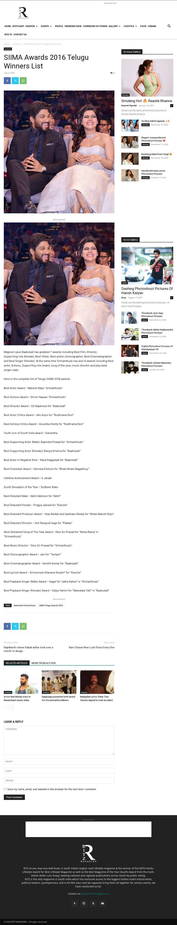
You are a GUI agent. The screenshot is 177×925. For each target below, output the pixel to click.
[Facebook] (7, 80)
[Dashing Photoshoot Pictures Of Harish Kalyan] (147, 265)
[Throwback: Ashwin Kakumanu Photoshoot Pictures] (130, 367)
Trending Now (73, 26)
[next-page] (11, 707)
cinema (152, 26)
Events (45, 26)
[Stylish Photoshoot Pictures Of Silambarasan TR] (130, 351)
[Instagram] (83, 903)
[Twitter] (15, 80)
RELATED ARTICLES (16, 663)
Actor (124, 283)
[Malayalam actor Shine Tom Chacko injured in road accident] (97, 682)
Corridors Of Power (95, 26)
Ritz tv (8, 34)
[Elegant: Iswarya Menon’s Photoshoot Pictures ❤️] (130, 142)
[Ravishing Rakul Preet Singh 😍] (130, 159)
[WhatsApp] (23, 80)
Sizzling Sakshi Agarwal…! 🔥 (155, 121)
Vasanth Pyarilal (129, 105)
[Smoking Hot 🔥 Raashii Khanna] (147, 78)
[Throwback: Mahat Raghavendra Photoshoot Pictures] (130, 334)
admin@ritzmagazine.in (95, 893)
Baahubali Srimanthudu (24, 605)
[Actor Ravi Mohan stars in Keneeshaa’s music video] (21, 682)
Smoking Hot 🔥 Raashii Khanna (146, 101)
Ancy (123, 297)
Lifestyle (129, 26)
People (59, 26)
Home (7, 26)
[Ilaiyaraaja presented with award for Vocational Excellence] (59, 682)
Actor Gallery (130, 239)
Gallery (113, 26)
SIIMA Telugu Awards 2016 (51, 605)
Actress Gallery (131, 51)
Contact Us (20, 34)
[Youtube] (102, 903)
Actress (125, 95)
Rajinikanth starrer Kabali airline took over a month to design (28, 649)
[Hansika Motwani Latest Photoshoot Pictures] (130, 175)
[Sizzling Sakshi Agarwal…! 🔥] (130, 126)
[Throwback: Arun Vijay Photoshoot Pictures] (130, 318)
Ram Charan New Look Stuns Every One (91, 647)
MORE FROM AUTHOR (44, 663)
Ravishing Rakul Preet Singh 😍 (156, 154)
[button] (169, 26)
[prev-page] (6, 707)
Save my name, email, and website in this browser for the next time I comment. (51, 789)
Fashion (30, 26)
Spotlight (18, 26)
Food (143, 26)
